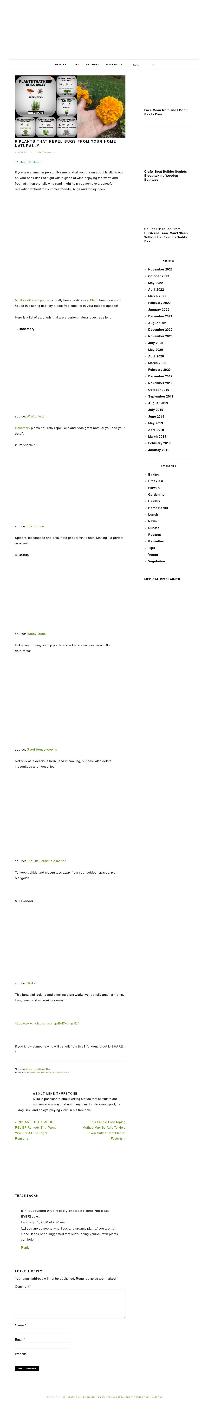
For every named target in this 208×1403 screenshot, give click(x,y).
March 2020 (157, 363)
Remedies (156, 541)
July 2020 (155, 343)
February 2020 (159, 369)
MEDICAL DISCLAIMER (162, 579)
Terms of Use (142, 1397)
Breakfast (155, 481)
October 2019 (158, 389)
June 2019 (156, 416)
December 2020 (160, 329)
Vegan (153, 554)
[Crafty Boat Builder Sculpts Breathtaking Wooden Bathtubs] (168, 149)
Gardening (156, 494)
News (152, 521)
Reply (25, 1247)
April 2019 (156, 430)
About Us (157, 1397)
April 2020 (156, 356)
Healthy (29, 1069)
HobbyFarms (36, 633)
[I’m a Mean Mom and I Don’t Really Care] (168, 90)
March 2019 (157, 436)
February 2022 (159, 302)
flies (43, 1072)
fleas (38, 1072)
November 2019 (160, 383)
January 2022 (158, 309)
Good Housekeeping (42, 749)
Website (21, 1353)
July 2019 (155, 409)
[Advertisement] (104, 35)
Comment (23, 1286)
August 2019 (158, 403)
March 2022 (157, 296)
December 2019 (160, 376)
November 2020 (160, 336)
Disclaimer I (90, 1397)
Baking (153, 474)
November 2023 (160, 269)
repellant (59, 1072)
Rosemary (22, 427)
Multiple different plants (32, 300)
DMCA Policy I (126, 1397)
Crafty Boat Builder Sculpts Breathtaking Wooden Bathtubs (165, 175)
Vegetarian (156, 561)
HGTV (31, 983)
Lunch (153, 514)
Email (20, 1339)
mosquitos (50, 1072)
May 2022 (155, 283)
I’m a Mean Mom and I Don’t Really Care (165, 112)
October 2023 (158, 276)
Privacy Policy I (108, 1397)
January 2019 (158, 450)
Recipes (154, 534)
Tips (48, 1069)
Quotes (154, 528)
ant (28, 1072)
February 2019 (159, 443)
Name (20, 1325)
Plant (94, 300)
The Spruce (35, 526)
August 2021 (158, 323)
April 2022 (156, 289)
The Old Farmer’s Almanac (46, 860)
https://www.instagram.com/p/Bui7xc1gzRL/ (47, 1023)
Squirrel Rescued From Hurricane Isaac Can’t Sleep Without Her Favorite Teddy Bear (166, 235)
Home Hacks (39, 1069)
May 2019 (155, 423)
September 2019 (161, 396)
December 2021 (160, 316)
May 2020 (155, 349)
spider (67, 1072)
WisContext (35, 416)
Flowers (154, 487)
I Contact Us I (74, 1397)
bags (33, 1072)
